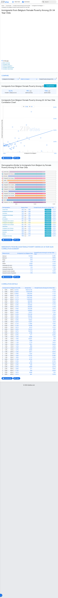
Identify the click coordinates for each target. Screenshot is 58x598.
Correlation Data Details (8, 69)
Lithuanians (4, 226)
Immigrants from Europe (7, 215)
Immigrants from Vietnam (7, 228)
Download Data (8, 158)
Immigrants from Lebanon (8, 220)
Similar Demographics (7, 66)
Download (53, 104)
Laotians (4, 217)
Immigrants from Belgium (37, 5)
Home (3, 5)
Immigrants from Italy (7, 235)
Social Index (8, 5)
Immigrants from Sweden (7, 230)
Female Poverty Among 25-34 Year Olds (21, 5)
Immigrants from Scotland (8, 224)
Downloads (27, 1)
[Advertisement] (29, 26)
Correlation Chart (6, 64)
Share (17, 158)
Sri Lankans (5, 219)
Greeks (4, 234)
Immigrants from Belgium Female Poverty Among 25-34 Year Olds (15, 7)
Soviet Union (5, 209)
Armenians (4, 213)
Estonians (4, 232)
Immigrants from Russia (7, 211)
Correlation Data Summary (8, 67)
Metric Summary (6, 63)
